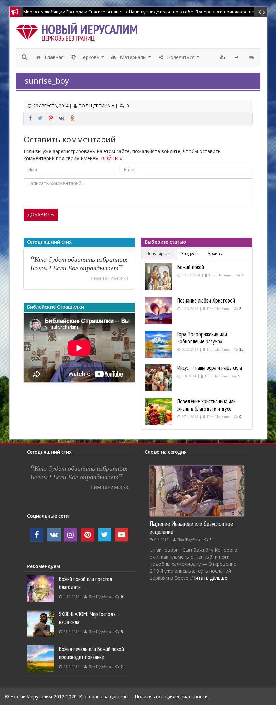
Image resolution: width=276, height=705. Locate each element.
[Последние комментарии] (252, 57)
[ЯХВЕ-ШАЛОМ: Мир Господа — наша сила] (41, 623)
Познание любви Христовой (206, 300)
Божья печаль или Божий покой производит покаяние (91, 653)
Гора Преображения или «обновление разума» (202, 337)
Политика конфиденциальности (171, 696)
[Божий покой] (159, 276)
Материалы (135, 59)
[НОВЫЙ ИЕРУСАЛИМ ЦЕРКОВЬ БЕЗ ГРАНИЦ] (28, 31)
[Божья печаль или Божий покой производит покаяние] (41, 658)
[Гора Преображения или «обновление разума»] (159, 344)
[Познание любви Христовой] (159, 310)
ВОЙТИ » (111, 158)
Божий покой (190, 267)
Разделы (189, 253)
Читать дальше (209, 578)
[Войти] (238, 57)
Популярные (159, 253)
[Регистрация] (223, 57)
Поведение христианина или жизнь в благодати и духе (206, 405)
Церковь (92, 59)
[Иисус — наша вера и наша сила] (159, 377)
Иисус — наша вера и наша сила (209, 368)
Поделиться (183, 59)
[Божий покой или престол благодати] (41, 588)
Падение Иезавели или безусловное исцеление (191, 527)
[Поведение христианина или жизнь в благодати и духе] (159, 411)
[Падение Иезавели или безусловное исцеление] (197, 491)
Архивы (215, 253)
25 (241, 349)
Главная (53, 57)
